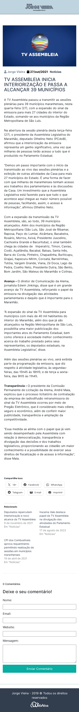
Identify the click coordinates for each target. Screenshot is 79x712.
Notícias (55, 72)
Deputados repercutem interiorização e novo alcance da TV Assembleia (20, 515)
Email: (7, 613)
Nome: (7, 600)
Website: (9, 627)
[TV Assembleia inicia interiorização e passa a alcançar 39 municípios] (39, 45)
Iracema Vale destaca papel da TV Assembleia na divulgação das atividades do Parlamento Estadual (55, 519)
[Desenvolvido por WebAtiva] (39, 704)
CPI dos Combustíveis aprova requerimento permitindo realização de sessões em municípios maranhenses (19, 547)
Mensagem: (11, 640)
